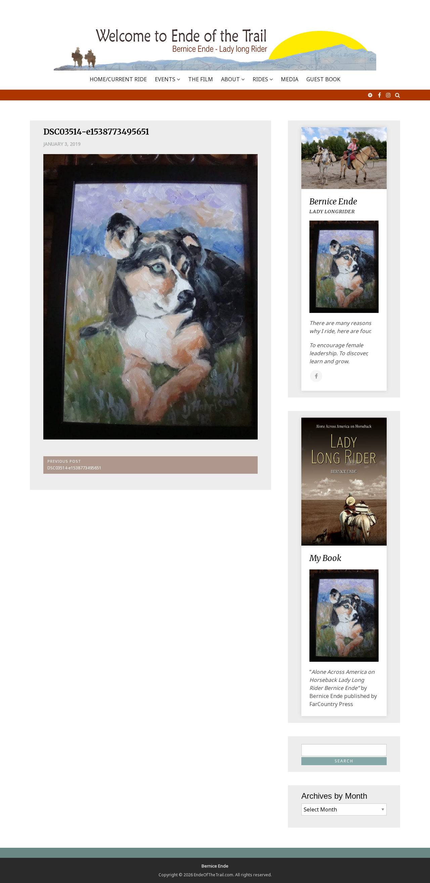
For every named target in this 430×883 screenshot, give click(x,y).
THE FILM (200, 79)
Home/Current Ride (118, 79)
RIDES (260, 79)
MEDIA (289, 79)
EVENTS (165, 79)
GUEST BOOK (323, 79)
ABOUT (230, 79)
